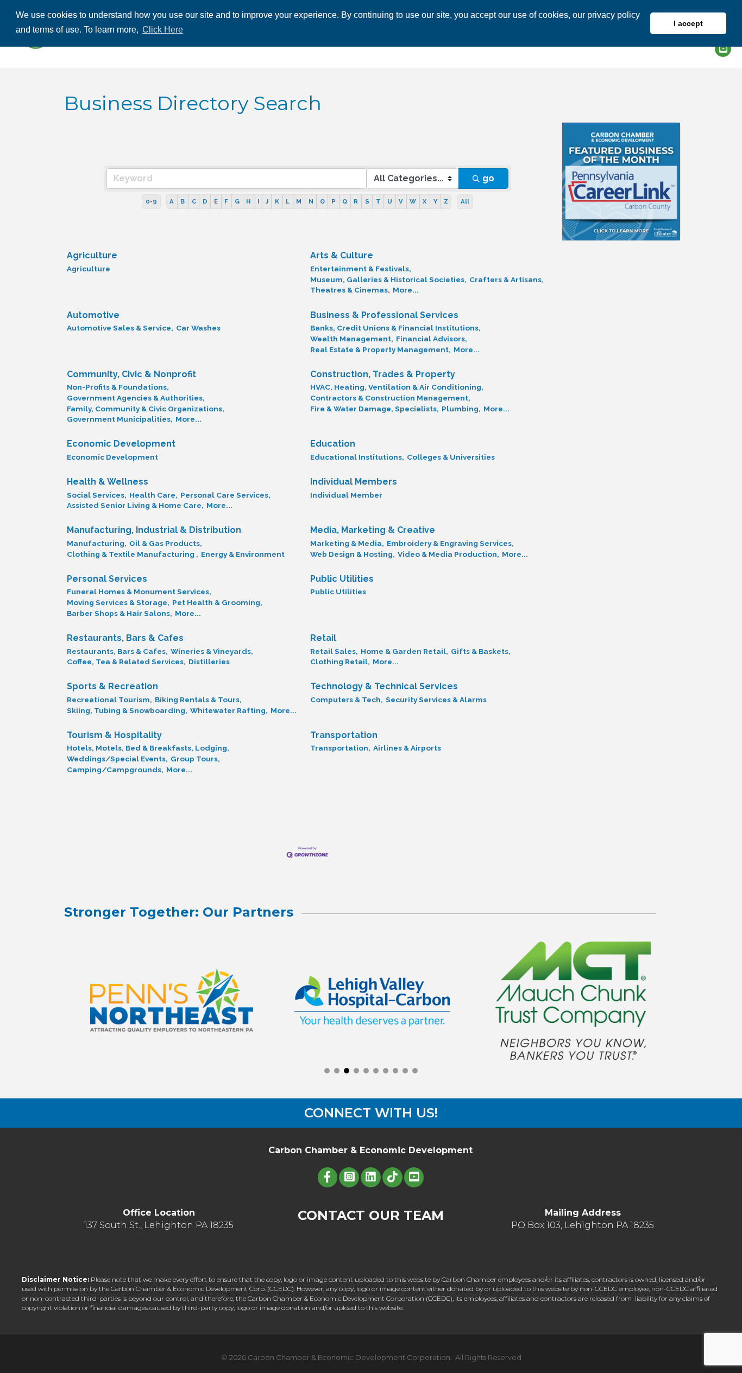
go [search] (488, 178)
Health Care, (153, 495)
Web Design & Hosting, (352, 554)
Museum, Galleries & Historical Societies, (388, 279)
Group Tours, (195, 758)
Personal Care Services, (225, 495)
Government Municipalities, (120, 419)
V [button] (401, 201)
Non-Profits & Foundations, (118, 387)
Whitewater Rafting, (229, 710)
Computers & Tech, (346, 699)
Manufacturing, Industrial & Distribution (154, 530)
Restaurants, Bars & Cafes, (117, 651)
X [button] (424, 201)
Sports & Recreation (112, 686)
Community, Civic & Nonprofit (131, 374)
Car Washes (198, 327)
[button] (327, 1070)
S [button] (367, 201)
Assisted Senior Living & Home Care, (135, 505)
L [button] (288, 201)
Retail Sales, (334, 651)
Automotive (93, 315)
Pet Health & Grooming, (217, 602)
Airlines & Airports (407, 747)
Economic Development (121, 443)
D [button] (205, 201)
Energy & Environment (243, 554)
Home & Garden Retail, (404, 651)
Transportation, (340, 747)
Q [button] (344, 201)
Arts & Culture (341, 255)
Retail (323, 638)
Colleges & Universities (451, 457)
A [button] (171, 201)
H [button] (248, 201)
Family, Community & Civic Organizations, (145, 408)
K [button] (277, 201)
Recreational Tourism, (109, 699)
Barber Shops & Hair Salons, (119, 613)
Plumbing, (461, 408)
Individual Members (353, 481)
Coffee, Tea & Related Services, (126, 661)
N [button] (311, 201)
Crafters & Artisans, (506, 279)
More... (406, 289)
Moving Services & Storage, (118, 602)
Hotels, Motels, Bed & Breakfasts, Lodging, (148, 747)
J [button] (267, 201)
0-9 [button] (151, 201)
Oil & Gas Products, (165, 543)
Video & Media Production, (448, 554)
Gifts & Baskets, (481, 651)
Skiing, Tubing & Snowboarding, (127, 710)
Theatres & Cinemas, (350, 289)
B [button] (182, 201)
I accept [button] (688, 23)
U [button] (389, 201)
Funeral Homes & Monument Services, (139, 591)
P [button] (333, 201)
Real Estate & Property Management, (380, 349)
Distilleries (209, 661)
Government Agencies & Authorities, (136, 397)
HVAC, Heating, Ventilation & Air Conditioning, (396, 387)
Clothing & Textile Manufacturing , (132, 554)
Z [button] (446, 201)
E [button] (216, 201)
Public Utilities (342, 579)
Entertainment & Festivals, (360, 268)
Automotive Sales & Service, (120, 327)
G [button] (237, 201)
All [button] (465, 201)
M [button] (298, 201)
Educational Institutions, (357, 457)
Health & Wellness (107, 481)
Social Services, (97, 495)
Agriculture (92, 255)
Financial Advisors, (431, 338)
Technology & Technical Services (384, 686)
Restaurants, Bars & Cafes (125, 638)
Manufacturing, (97, 543)
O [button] (322, 201)
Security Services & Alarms (436, 699)
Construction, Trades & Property (382, 374)
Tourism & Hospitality (114, 735)
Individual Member (346, 495)
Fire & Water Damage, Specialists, (374, 408)
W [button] (413, 201)
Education (332, 443)
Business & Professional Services (384, 315)
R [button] (356, 201)
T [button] (378, 201)
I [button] (258, 201)
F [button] (226, 201)
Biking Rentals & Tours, (198, 699)
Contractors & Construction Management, (390, 397)
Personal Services (107, 579)
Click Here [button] (162, 29)
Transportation (344, 735)
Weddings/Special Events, (117, 758)
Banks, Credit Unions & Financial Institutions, (395, 327)
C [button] (194, 201)
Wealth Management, (351, 338)
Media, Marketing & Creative (372, 530)
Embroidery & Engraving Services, (450, 543)
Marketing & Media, (347, 543)
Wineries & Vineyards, (212, 651)
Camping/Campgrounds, (115, 769)
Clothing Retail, (340, 661)
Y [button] (435, 201)
